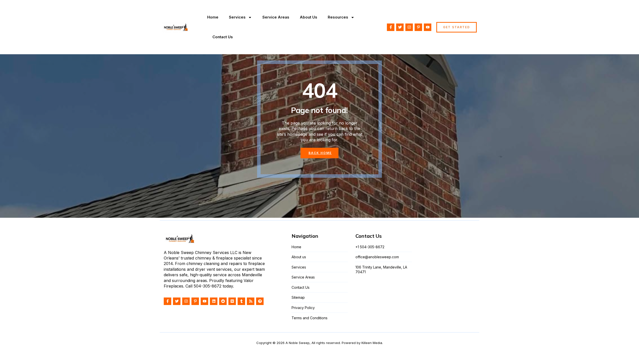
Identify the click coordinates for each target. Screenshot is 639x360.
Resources (338, 17)
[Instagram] (409, 27)
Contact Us (222, 36)
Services (237, 17)
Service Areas (275, 17)
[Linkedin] (213, 301)
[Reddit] (223, 301)
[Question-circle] (260, 301)
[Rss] (250, 301)
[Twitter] (400, 27)
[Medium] (232, 301)
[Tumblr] (241, 301)
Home (212, 17)
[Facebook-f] (390, 27)
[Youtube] (427, 27)
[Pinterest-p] (418, 27)
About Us (308, 17)
